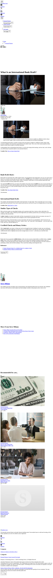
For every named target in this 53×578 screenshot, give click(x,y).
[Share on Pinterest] (4, 47)
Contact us (7, 551)
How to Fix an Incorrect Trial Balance (11, 333)
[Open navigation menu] (2, 2)
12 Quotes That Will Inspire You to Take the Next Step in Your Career (18, 331)
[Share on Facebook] (1, 47)
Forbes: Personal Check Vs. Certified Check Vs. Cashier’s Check (17, 248)
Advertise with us (13, 551)
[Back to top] (4, 573)
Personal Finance (7, 21)
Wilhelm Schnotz (4, 514)
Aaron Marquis (4, 409)
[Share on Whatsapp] (5, 47)
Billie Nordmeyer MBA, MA (7, 445)
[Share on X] (2, 47)
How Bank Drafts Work (13, 190)
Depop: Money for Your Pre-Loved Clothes (12, 329)
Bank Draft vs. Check (12, 205)
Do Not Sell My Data (31, 570)
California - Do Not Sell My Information (24, 568)
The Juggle (5, 29)
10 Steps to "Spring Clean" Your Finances (12, 332)
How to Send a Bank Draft (13, 151)
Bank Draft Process (5, 513)
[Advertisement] (26, 58)
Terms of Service (4, 568)
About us (3, 551)
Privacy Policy (11, 568)
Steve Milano (3, 115)
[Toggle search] (2, 18)
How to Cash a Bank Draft (6, 444)
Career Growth (6, 24)
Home (4, 41)
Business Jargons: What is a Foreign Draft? (12, 249)
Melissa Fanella (4, 482)
